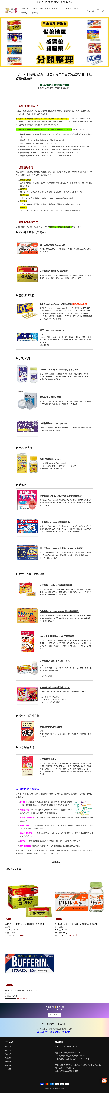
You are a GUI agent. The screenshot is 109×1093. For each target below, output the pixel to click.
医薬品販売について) (78, 1056)
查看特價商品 (54, 1015)
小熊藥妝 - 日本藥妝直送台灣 (56, 1088)
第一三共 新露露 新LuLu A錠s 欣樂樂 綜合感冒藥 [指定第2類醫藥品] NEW (78, 924)
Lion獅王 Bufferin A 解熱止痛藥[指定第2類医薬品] (21, 990)
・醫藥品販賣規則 (62, 1056)
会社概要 (8, 1069)
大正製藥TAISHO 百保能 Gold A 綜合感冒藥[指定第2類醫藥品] (24, 924)
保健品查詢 (67, 1032)
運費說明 (8, 1050)
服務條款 (8, 1062)
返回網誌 (56, 862)
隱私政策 (8, 1065)
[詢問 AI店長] (104, 1081)
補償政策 (8, 1058)
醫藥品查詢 (55, 1032)
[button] (24, 8)
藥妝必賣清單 (42, 1032)
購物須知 (8, 1047)
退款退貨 (8, 1054)
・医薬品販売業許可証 (64, 1059)
